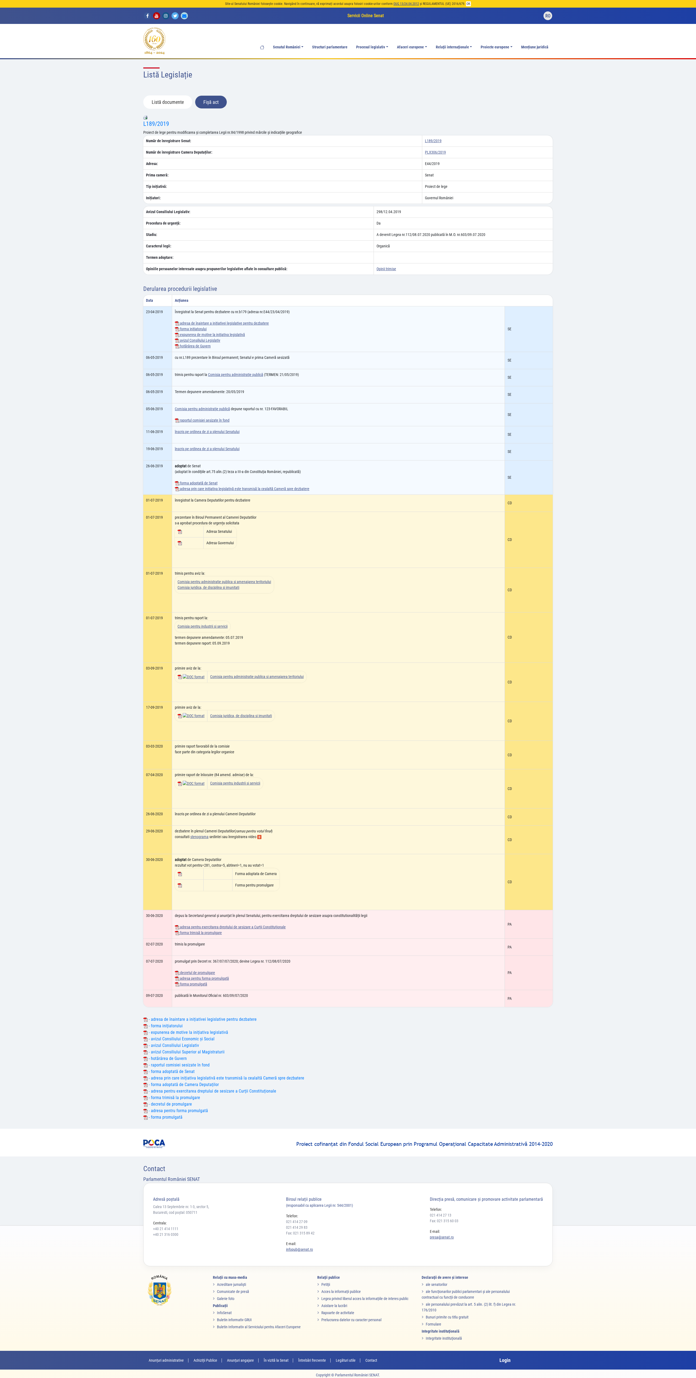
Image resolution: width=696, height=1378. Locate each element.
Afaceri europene (410, 47)
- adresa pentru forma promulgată (178, 1110)
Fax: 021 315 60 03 (444, 1221)
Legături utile (346, 1360)
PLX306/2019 (435, 152)
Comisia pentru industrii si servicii (203, 626)
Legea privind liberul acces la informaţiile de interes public (364, 1298)
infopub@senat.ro (299, 1249)
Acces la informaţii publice (341, 1291)
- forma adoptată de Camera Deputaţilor (183, 1084)
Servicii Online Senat (365, 15)
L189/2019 (156, 123)
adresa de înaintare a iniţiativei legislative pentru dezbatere (224, 323)
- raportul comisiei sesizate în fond (179, 1065)
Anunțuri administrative (166, 1360)
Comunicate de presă (233, 1291)
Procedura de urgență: (163, 223)
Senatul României (286, 47)
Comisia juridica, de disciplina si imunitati (208, 587)
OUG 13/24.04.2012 (406, 4)
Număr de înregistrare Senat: (168, 141)
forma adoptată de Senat (198, 483)
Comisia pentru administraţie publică (235, 374)
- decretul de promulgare (170, 1104)
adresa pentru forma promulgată (204, 978)
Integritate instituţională (444, 1338)
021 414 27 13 (440, 1215)
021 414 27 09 (296, 1222)
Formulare (433, 1324)
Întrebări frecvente (312, 1360)
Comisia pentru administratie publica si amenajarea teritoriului (224, 582)
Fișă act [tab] (211, 102)
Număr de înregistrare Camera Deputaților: (179, 152)
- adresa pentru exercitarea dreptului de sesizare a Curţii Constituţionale (212, 1091)
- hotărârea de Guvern (167, 1058)
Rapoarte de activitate (337, 1313)
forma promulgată (193, 984)
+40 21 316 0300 (165, 1234)
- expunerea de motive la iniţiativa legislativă (188, 1032)
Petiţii (325, 1284)
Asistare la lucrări (334, 1306)
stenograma (199, 837)
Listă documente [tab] (168, 102)
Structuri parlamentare (329, 47)
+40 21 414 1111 (165, 1229)
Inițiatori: (153, 198)
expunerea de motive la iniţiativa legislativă (212, 334)
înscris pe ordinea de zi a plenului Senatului (207, 432)
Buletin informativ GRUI (234, 1320)
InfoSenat (224, 1313)
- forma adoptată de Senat (171, 1071)
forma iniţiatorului (193, 329)
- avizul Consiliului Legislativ (173, 1045)
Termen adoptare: (159, 257)
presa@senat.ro (442, 1237)
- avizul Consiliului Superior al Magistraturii (186, 1052)
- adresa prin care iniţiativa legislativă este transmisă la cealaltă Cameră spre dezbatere (226, 1078)
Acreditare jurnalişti (231, 1284)
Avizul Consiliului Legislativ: (168, 212)
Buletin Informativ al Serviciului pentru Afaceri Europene (259, 1327)
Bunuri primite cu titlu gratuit (447, 1317)
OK (468, 4)
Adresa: (152, 163)
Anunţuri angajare (240, 1360)
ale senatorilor (436, 1284)
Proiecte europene (495, 47)
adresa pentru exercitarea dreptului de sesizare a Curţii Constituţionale (232, 927)
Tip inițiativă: (156, 186)
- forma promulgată (165, 1117)
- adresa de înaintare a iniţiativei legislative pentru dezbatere (202, 1019)
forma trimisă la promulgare (200, 933)
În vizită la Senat (276, 1360)
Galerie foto (225, 1298)
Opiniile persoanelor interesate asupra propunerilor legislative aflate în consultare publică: (216, 269)
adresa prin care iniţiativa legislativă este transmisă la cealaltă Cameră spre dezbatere (244, 489)
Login (505, 1360)
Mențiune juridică (534, 47)
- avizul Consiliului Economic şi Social (181, 1038)
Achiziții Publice (205, 1360)
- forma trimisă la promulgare (174, 1097)
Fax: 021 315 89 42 (300, 1233)
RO (548, 15)
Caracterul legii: (158, 246)
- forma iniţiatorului (165, 1025)
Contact (371, 1360)
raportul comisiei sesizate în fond (204, 420)
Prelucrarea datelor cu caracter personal (351, 1320)
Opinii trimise (386, 269)
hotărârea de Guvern (195, 346)
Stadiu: (151, 234)
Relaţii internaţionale (452, 47)
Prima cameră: (157, 175)
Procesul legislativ (370, 47)
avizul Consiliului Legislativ (199, 340)
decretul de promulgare (197, 972)
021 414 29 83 (296, 1227)
